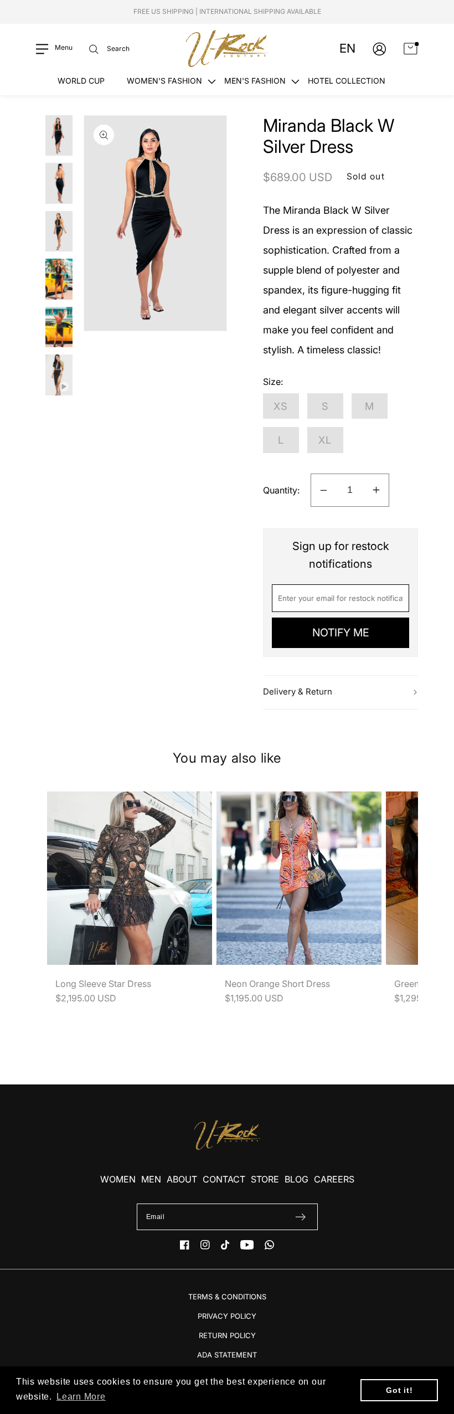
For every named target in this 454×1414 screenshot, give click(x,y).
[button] (54, 49)
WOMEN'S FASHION (164, 80)
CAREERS (334, 1179)
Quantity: (281, 490)
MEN (151, 1179)
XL (325, 440)
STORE (265, 1179)
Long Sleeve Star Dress (103, 983)
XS (281, 406)
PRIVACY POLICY (227, 1316)
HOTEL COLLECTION (346, 80)
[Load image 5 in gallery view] (59, 327)
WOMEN (118, 1179)
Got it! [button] (399, 1390)
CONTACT (224, 1179)
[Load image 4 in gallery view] (59, 279)
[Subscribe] (300, 1217)
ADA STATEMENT (227, 1354)
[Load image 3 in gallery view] (59, 231)
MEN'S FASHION (255, 80)
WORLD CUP (81, 80)
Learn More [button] (81, 1396)
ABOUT (182, 1179)
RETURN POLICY (227, 1335)
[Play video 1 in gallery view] (59, 374)
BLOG (296, 1179)
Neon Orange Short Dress (277, 983)
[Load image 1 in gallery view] (59, 135)
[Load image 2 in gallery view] (59, 183)
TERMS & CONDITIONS (227, 1296)
